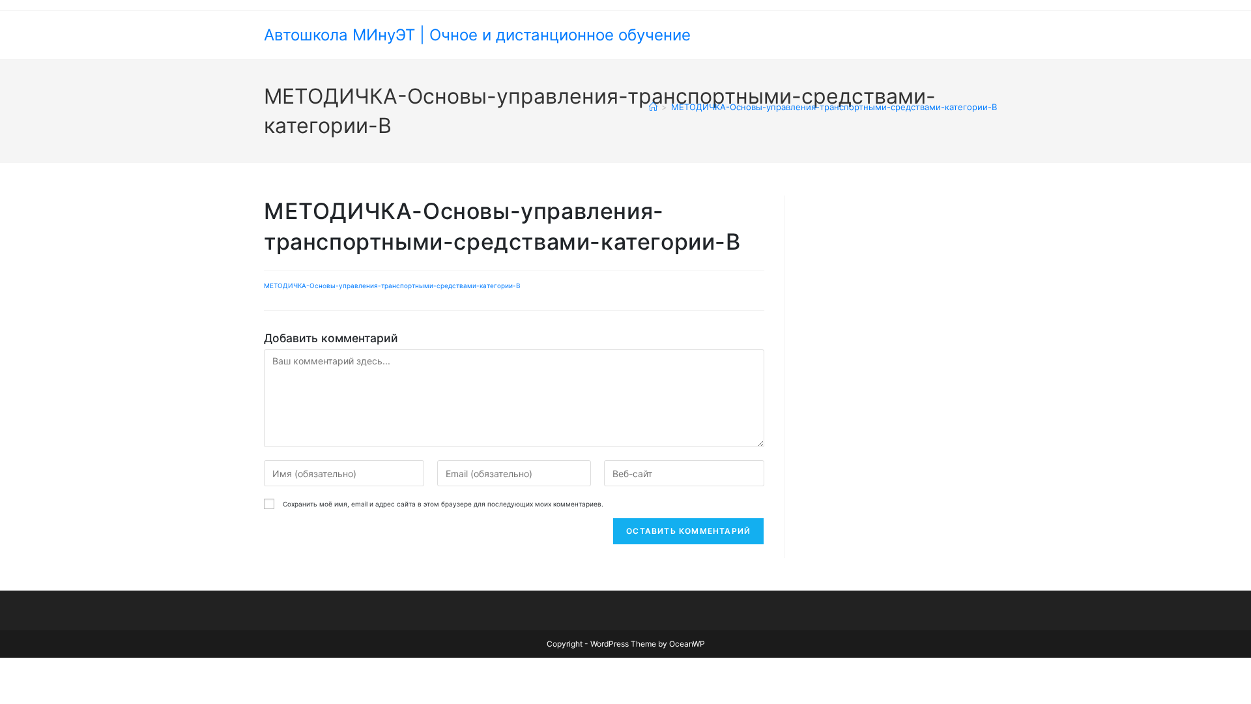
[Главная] (653, 107)
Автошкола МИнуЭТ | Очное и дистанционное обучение (477, 34)
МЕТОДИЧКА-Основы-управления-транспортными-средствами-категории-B (834, 107)
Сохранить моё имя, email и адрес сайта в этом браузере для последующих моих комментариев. (443, 504)
